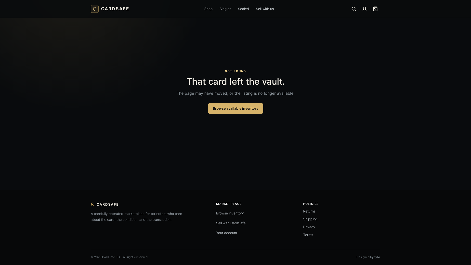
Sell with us (265, 9)
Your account (226, 233)
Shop (208, 9)
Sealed (243, 9)
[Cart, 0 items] (375, 9)
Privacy (309, 227)
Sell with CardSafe (231, 223)
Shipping (310, 219)
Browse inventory (230, 213)
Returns (309, 211)
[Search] (354, 9)
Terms (308, 235)
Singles (225, 9)
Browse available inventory (235, 108)
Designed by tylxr (368, 257)
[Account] (364, 9)
